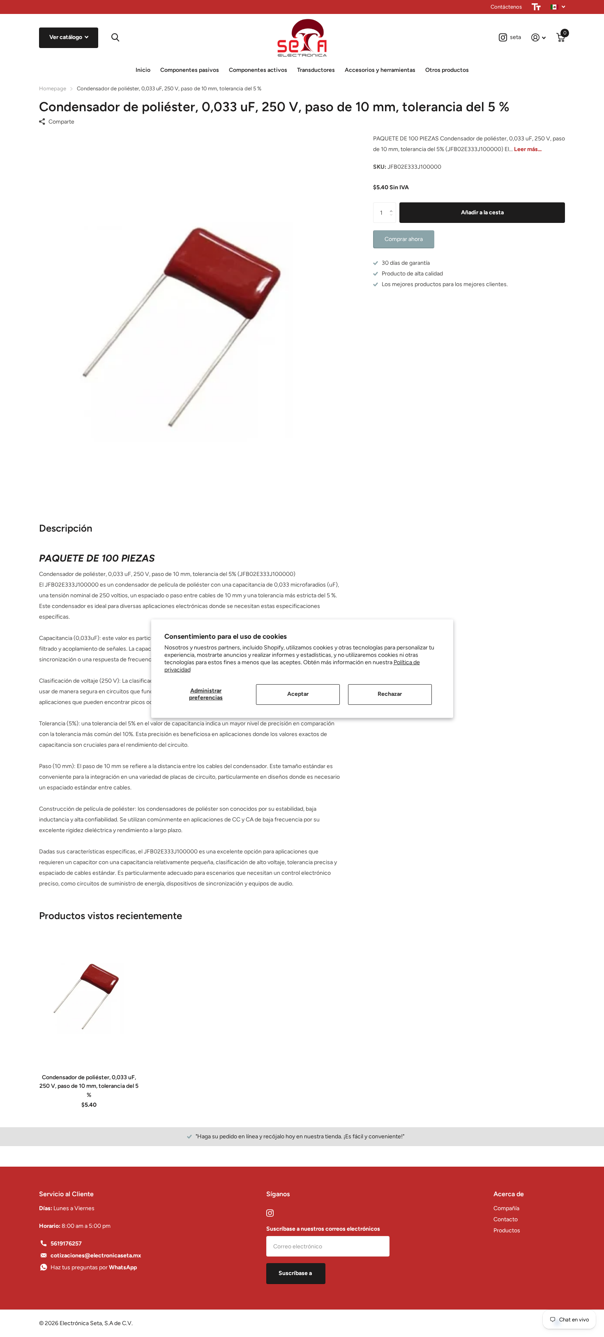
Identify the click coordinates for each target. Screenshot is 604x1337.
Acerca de (508, 1194)
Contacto (505, 1219)
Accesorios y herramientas (380, 70)
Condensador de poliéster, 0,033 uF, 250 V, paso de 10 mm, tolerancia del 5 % (88, 1086)
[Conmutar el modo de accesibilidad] (536, 7)
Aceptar (298, 693)
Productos (506, 1230)
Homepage (52, 88)
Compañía (506, 1208)
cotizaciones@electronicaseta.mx (96, 1255)
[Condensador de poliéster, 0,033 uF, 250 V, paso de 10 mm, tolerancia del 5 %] (89, 995)
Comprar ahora (404, 239)
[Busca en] (114, 37)
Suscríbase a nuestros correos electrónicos (323, 1228)
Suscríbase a (296, 1273)
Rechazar (390, 693)
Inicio (143, 70)
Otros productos (447, 70)
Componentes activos (258, 70)
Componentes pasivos (189, 70)
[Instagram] (270, 1213)
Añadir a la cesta (482, 212)
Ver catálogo (66, 37)
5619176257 (66, 1243)
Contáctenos (506, 7)
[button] (393, 205)
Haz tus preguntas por (94, 1267)
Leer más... (528, 149)
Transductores (316, 70)
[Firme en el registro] (538, 37)
